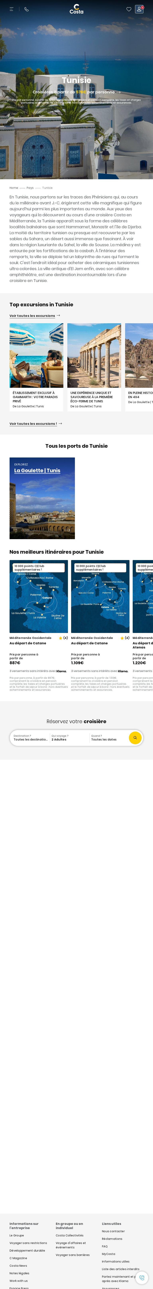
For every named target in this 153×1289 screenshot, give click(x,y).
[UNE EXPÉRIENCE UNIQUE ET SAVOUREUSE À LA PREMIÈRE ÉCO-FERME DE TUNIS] (94, 367)
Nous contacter (113, 1231)
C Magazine (18, 1258)
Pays (30, 188)
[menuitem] (30, 738)
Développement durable (27, 1251)
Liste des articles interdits (120, 1269)
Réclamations (112, 1239)
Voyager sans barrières (73, 1255)
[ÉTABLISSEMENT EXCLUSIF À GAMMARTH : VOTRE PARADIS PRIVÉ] (36, 367)
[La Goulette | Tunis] (67, 530)
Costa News (18, 1266)
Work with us (19, 1281)
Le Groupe (17, 1235)
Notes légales (19, 1273)
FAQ (105, 1246)
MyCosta (108, 1254)
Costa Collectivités (69, 1235)
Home (14, 188)
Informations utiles (115, 1262)
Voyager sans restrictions (28, 1243)
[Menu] (12, 9)
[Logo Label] (76, 9)
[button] (129, 9)
